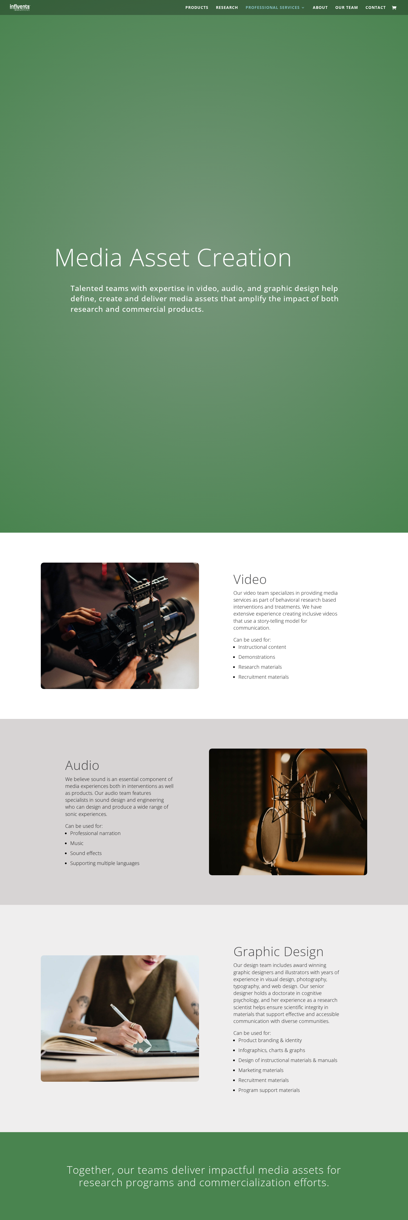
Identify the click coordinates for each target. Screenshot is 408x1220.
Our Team (346, 8)
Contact (376, 8)
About (320, 8)
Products (196, 8)
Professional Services (273, 8)
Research (227, 8)
